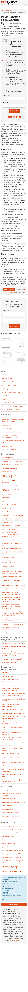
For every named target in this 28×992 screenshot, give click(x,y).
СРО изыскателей (7, 382)
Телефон (5, 102)
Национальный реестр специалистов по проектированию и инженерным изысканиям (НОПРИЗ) (13, 653)
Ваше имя (6, 95)
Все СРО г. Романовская (9, 375)
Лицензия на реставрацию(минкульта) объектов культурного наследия (13, 419)
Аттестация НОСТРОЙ (8, 805)
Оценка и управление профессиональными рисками (11, 567)
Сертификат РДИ (7, 522)
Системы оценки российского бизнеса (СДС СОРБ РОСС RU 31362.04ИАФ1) (11, 599)
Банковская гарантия (8, 840)
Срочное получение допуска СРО (12, 850)
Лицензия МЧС (6, 428)
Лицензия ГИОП (7, 425)
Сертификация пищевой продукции (13, 589)
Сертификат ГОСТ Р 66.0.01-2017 (12, 548)
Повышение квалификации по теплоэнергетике (11, 738)
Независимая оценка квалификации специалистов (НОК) (13, 781)
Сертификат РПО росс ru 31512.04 (12, 515)
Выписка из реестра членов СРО (12, 857)
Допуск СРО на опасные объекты (12, 829)
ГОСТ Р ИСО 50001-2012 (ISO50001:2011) (9, 476)
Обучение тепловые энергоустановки (13, 766)
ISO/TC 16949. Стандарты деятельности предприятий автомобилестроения (10, 534)
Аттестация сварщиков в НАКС (11, 799)
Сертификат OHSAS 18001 (10, 468)
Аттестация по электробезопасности (13, 790)
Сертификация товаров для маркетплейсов (10, 620)
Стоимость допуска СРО (9, 843)
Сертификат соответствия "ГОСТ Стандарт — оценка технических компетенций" (12, 606)
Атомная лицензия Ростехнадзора (12, 432)
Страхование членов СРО (10, 833)
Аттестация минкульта (9, 809)
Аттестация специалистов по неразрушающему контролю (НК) (12, 817)
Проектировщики (7, 676)
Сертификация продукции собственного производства (11, 593)
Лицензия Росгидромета (9, 449)
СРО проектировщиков (9, 385)
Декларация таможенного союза (12, 577)
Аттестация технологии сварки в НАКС (14, 802)
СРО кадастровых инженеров (11, 410)
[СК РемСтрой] (21, 342)
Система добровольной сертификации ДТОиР (9, 561)
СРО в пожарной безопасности (12, 392)
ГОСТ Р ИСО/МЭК (7, 512)
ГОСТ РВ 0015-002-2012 (9, 494)
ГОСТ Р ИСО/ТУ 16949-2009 (10, 485)
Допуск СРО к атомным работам (12, 847)
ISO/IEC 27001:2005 (8, 471)
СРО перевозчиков (8, 403)
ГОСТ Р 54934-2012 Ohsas (10, 529)
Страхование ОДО (7, 836)
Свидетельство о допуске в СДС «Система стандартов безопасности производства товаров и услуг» (13, 613)
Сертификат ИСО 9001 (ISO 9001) (12, 461)
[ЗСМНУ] (7, 358)
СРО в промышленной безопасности (13, 406)
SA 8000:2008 (6, 498)
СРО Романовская (7, 10)
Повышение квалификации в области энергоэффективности (13, 717)
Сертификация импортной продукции (13, 585)
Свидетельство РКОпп (9, 540)
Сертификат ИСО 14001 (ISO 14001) (12, 464)
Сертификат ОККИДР (8, 557)
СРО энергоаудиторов (9, 389)
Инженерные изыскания (9, 685)
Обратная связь (14, 940)
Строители (5, 673)
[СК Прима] (21, 358)
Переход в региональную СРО (11, 854)
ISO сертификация (7, 458)
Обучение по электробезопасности (13, 762)
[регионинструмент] (7, 341)
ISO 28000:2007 (6, 508)
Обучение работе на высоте (10, 753)
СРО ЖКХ (5, 396)
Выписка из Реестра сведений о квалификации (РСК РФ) (12, 867)
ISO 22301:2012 (6, 501)
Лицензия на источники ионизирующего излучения (10, 436)
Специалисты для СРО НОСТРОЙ (12, 659)
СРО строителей (7, 378)
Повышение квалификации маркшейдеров (10, 705)
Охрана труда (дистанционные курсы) (13, 713)
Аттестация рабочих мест (10, 812)
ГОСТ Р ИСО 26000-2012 (9, 505)
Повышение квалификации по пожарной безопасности (11, 689)
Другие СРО (6, 399)
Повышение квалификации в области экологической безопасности (13, 694)
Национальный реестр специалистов (13, 643)
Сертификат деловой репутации (12, 519)
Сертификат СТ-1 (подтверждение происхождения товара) (12, 572)
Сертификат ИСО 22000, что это (11, 526)
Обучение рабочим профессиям (12, 709)
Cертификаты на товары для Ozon (12, 624)
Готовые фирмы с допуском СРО (12, 826)
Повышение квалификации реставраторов (10, 680)
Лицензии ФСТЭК (7, 446)
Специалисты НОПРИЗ (9, 662)
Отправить (14, 111)
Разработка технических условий (12, 871)
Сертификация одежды (9, 633)
